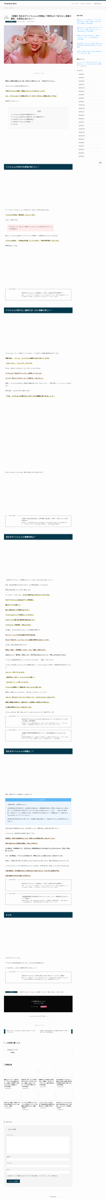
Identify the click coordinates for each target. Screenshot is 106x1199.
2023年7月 (81, 146)
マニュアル (43, 992)
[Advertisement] (38, 145)
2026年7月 (81, 77)
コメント (10, 1135)
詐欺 (62, 992)
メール (9, 1163)
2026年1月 (81, 84)
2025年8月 (81, 94)
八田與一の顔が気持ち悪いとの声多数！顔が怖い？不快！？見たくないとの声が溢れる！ (45, 519)
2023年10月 (82, 135)
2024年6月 (81, 115)
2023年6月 (81, 149)
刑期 (49, 992)
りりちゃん (32, 992)
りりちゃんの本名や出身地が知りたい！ (25, 114)
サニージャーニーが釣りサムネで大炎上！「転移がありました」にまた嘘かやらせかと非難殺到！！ (89, 64)
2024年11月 (82, 108)
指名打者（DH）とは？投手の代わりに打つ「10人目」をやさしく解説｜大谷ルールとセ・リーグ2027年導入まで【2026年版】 (89, 29)
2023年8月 (81, 142)
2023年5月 (81, 153)
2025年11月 (82, 88)
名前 (8, 1156)
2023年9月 (81, 139)
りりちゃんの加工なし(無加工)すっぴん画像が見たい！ (29, 117)
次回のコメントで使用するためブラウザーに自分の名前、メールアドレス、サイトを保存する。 (33, 1175)
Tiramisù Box (10, 4)
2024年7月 (81, 111)
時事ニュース (13, 21)
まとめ (15, 124)
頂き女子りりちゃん (24, 992)
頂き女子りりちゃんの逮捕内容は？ (23, 119)
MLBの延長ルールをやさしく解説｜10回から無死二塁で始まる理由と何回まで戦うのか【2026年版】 (89, 45)
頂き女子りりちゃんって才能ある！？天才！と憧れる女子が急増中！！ (43, 293)
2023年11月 (82, 132)
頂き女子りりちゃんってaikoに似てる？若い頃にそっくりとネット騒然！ (43, 975)
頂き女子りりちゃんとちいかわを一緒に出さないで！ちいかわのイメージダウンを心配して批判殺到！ (45, 720)
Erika (12, 1052)
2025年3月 (81, 101)
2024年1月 (81, 125)
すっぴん (58, 992)
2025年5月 (81, 98)
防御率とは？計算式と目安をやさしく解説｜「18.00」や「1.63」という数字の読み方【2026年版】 (88, 37)
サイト (8, 1169)
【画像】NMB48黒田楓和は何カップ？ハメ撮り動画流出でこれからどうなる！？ (44, 733)
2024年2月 (81, 122)
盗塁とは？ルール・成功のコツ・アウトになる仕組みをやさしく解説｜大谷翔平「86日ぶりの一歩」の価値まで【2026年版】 (89, 21)
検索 (100, 162)
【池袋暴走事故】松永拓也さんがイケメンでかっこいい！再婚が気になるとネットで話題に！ (45, 897)
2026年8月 (81, 74)
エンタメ (7, 21)
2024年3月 (81, 118)
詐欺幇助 (38, 992)
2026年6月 (81, 81)
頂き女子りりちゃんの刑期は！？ (23, 121)
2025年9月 (81, 91)
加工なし (53, 992)
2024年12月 (82, 105)
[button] (38, 68)
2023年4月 (81, 156)
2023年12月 (82, 129)
